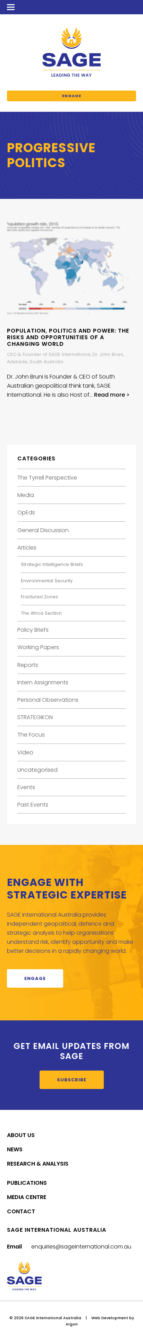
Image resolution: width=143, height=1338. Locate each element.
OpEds (26, 512)
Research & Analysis (37, 1164)
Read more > (111, 395)
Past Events (32, 805)
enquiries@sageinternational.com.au (81, 1247)
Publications (27, 1183)
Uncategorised (37, 770)
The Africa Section (41, 613)
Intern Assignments (42, 682)
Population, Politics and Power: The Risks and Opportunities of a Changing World (68, 337)
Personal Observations (47, 700)
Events (26, 787)
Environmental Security (47, 580)
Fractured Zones (39, 596)
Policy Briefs (33, 630)
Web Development (109, 1318)
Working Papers (38, 647)
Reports (27, 665)
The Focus (31, 735)
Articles (26, 548)
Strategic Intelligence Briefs (52, 564)
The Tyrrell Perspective (47, 478)
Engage (71, 96)
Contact (21, 1211)
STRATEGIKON (35, 717)
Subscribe (71, 1079)
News (15, 1149)
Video (25, 752)
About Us (21, 1135)
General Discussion (43, 530)
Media (25, 495)
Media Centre (26, 1197)
